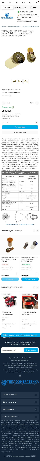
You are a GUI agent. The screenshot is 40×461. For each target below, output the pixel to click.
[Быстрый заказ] (10, 268)
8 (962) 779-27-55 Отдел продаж (20, 358)
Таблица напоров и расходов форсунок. (20, 224)
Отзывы (34, 7)
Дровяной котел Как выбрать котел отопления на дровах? (30, 314)
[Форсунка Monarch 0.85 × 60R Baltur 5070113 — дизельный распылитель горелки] (20, 81)
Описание (6, 7)
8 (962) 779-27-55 (26, 12)
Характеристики (20, 7)
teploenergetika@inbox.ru (20, 360)
